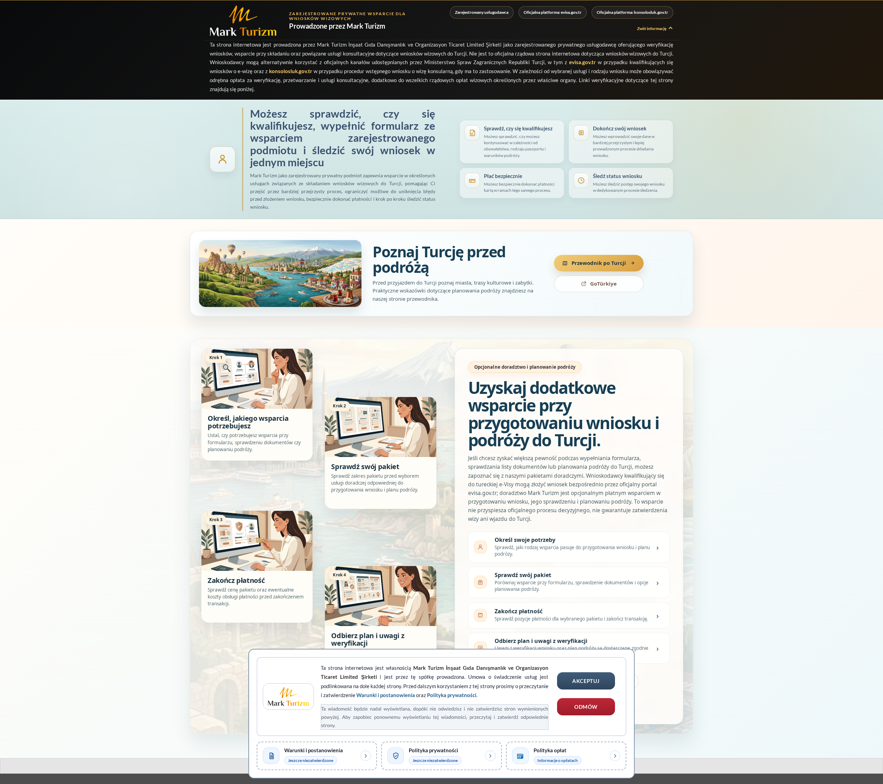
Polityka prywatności (451, 695)
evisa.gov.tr (582, 62)
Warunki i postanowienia (385, 695)
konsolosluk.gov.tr (290, 71)
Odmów (585, 707)
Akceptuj (586, 681)
